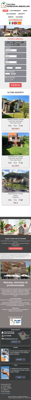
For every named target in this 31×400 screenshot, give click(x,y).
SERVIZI (10, 17)
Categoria (8, 48)
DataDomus (25, 396)
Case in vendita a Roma (12, 256)
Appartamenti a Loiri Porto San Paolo (17, 254)
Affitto (19, 42)
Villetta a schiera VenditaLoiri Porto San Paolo (15, 120)
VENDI (25, 10)
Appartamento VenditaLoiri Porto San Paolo (15, 157)
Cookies (8, 393)
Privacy (3, 393)
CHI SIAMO (19, 17)
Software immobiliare (17, 396)
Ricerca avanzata (10, 77)
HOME (5, 10)
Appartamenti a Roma (22, 256)
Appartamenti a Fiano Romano (6, 258)
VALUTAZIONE (11, 14)
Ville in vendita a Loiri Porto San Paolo (13, 253)
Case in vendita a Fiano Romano (18, 257)
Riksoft (10, 396)
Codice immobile (10, 71)
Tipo (6, 54)
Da (5, 67)
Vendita (11, 42)
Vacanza (15, 44)
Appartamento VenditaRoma (15, 194)
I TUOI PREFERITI (15, 10)
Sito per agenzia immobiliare (15, 397)
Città (6, 60)
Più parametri (8, 79)
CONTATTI (21, 14)
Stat (30, 397)
